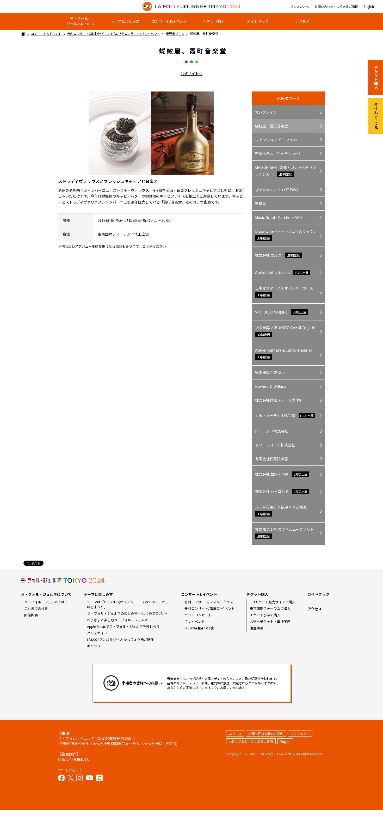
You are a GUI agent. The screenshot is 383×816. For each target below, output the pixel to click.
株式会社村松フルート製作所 (278, 400)
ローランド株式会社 (271, 431)
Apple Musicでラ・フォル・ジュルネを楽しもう (123, 626)
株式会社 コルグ (277, 255)
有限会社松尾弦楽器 (271, 458)
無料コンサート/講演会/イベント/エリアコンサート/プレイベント (113, 33)
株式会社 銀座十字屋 (281, 474)
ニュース (235, 733)
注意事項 (256, 627)
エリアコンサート (198, 614)
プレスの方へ (299, 6)
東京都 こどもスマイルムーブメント (284, 532)
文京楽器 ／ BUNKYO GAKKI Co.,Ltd (284, 331)
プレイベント (194, 621)
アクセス (302, 21)
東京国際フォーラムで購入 (270, 608)
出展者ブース (175, 33)
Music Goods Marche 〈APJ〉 (279, 217)
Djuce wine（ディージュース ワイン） (286, 234)
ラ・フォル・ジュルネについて (80, 21)
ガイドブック (258, 21)
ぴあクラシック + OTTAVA (277, 189)
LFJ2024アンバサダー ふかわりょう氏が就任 (120, 639)
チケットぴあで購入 (265, 614)
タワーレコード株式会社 (275, 444)
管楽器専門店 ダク (270, 372)
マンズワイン (266, 112)
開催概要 (31, 614)
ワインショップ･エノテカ (276, 139)
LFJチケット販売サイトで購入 (272, 601)
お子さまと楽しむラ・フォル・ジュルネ (117, 619)
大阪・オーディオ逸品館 (284, 415)
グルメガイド (97, 632)
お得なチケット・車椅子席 (270, 621)
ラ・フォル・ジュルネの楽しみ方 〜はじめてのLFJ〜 (127, 613)
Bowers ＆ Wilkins (270, 386)
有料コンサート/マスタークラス (208, 601)
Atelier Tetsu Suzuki (281, 272)
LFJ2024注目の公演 (199, 627)
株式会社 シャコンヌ (281, 491)
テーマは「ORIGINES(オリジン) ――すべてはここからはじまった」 (128, 604)
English (369, 6)
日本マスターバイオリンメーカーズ (284, 291)
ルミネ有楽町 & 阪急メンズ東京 (281, 510)
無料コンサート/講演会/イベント (209, 608)
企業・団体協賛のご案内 (266, 733)
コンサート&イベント (169, 21)
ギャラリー (95, 645)
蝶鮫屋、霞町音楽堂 (271, 125)
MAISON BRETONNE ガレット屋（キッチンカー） (285, 171)
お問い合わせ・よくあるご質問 (336, 6)
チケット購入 (214, 21)
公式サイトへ (191, 73)
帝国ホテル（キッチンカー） (278, 153)
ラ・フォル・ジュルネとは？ (46, 601)
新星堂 (260, 203)
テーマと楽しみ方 (125, 21)
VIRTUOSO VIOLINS (280, 312)
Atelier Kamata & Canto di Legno (283, 353)
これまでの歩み (36, 608)
